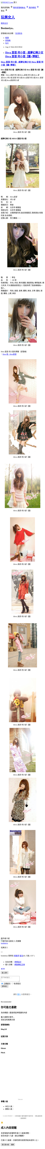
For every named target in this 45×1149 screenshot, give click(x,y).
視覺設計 (17, 962)
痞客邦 (16, 956)
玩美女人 (8, 17)
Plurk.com (20, 1099)
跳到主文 (4, 23)
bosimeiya (4, 943)
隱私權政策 (38, 1116)
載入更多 (4, 973)
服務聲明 (23, 1118)
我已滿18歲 (5, 1144)
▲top (3, 968)
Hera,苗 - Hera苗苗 (9, 354)
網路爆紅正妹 (19, 965)
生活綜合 (18, 33)
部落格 (7, 40)
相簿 (7, 38)
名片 (7, 43)
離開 (12, 1144)
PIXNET (10, 1116)
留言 (21, 956)
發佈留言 (4, 986)
